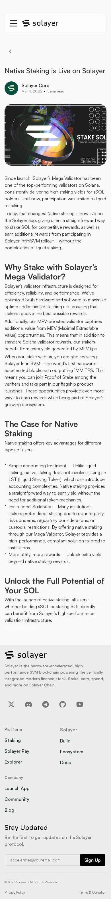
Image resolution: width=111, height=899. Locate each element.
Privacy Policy (15, 892)
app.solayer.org (20, 628)
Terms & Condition (92, 892)
